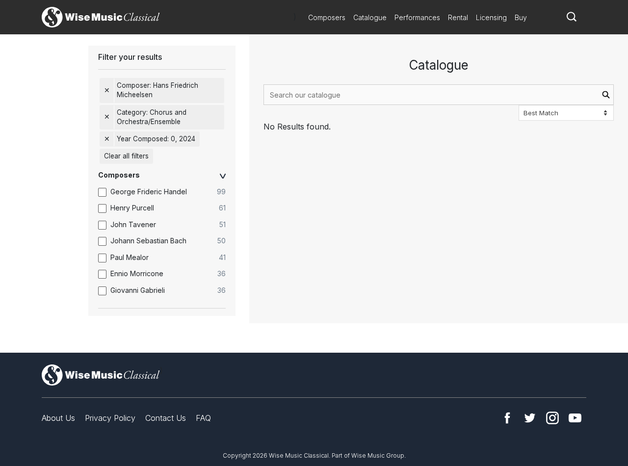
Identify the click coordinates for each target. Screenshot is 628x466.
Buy (521, 17)
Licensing (491, 17)
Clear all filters (126, 156)
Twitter (529, 418)
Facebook (507, 418)
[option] (167, 191)
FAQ (203, 418)
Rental (458, 17)
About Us (58, 418)
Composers (326, 17)
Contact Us (165, 418)
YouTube (575, 418)
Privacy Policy (110, 418)
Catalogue (370, 17)
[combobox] (438, 94)
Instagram (552, 418)
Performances (417, 17)
